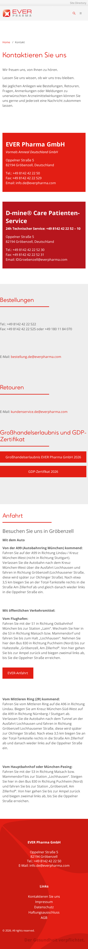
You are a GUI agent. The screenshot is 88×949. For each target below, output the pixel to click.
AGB (44, 917)
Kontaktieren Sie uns (44, 896)
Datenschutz (44, 907)
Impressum (44, 902)
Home (6, 42)
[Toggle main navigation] (81, 13)
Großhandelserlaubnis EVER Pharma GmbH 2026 (43, 457)
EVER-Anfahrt (18, 673)
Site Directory (78, 3)
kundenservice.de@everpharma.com (39, 411)
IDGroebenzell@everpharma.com (41, 259)
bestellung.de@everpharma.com (36, 356)
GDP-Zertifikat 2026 (43, 471)
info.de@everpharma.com (36, 183)
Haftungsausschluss (44, 912)
